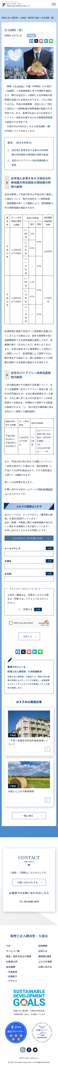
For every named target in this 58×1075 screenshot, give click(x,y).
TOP (8, 945)
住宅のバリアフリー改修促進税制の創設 (27, 162)
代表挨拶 (12, 971)
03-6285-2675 (31, 901)
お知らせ (42, 951)
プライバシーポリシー (29, 1058)
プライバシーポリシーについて (25, 588)
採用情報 (42, 945)
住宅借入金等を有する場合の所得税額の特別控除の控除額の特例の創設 (27, 152)
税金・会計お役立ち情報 (18, 956)
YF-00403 (19, 86)
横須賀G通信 (44, 956)
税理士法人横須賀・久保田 (29, 936)
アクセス (12, 980)
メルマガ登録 (45, 961)
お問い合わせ (45, 966)
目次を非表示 (24, 142)
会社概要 (10, 966)
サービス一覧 (13, 951)
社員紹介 (12, 976)
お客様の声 (11, 961)
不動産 (31, 35)
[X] (36, 41)
